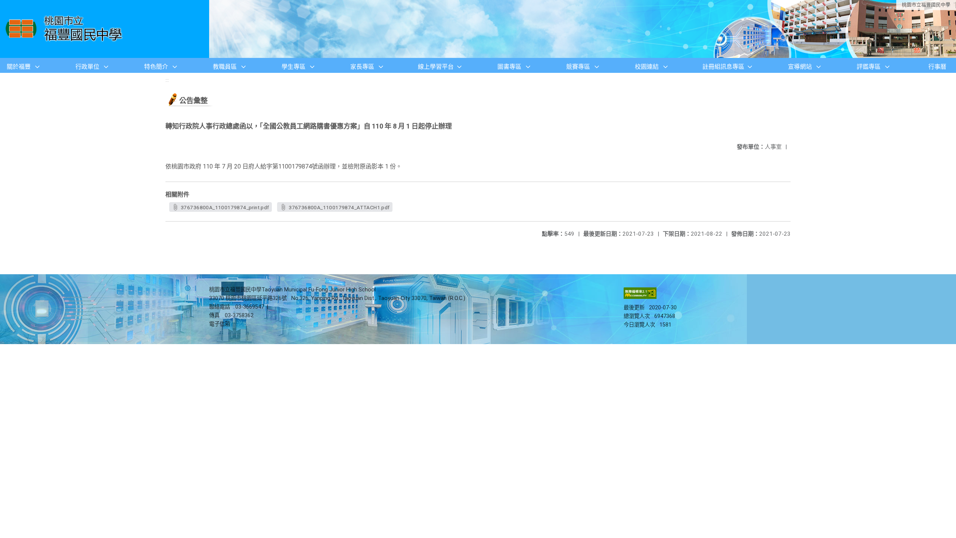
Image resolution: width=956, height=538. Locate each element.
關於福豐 (19, 66)
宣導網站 (800, 66)
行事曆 (937, 66)
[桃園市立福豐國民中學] (66, 29)
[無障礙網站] (640, 297)
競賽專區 (578, 66)
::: (167, 80)
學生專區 (293, 66)
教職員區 (225, 66)
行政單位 (87, 66)
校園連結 (647, 66)
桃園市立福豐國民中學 (926, 4)
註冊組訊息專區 (723, 66)
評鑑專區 (869, 66)
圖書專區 (509, 66)
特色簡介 (156, 66)
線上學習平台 (436, 66)
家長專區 (362, 66)
